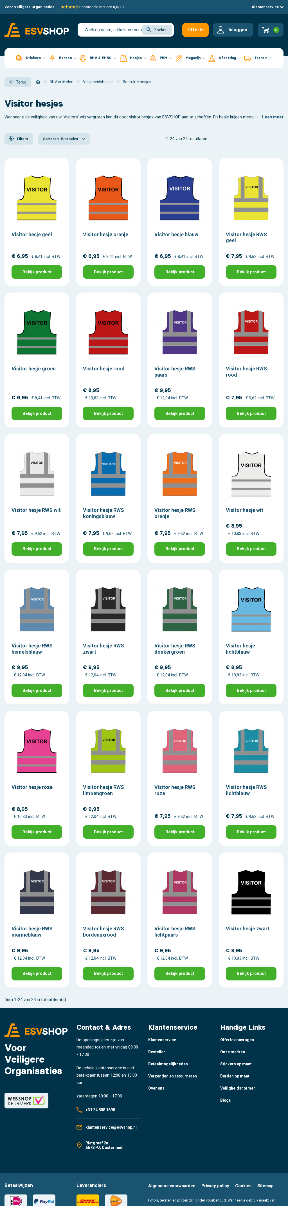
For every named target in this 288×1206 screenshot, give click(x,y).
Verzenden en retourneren (172, 1076)
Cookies (243, 1185)
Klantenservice (266, 7)
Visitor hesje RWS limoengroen (103, 790)
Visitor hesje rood (104, 369)
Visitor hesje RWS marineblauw (32, 932)
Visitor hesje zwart (247, 929)
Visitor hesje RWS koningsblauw (103, 513)
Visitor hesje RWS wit (36, 510)
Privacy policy (215, 1185)
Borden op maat (234, 1076)
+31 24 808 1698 (100, 1110)
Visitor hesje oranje (105, 234)
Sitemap (265, 1185)
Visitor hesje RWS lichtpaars (174, 932)
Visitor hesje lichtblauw (240, 649)
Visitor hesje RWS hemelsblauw (32, 649)
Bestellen (157, 1052)
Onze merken (232, 1052)
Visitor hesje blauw (176, 234)
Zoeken (161, 30)
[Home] (38, 82)
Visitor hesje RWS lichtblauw (246, 790)
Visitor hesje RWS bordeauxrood (103, 932)
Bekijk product (36, 271)
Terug (21, 82)
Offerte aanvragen (197, 32)
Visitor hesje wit (244, 510)
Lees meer (273, 117)
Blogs (225, 1100)
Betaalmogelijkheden (168, 1064)
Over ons (156, 1088)
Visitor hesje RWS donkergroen (174, 649)
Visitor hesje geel (32, 234)
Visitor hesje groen (34, 369)
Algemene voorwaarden (171, 1185)
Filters (22, 139)
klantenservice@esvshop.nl (111, 1127)
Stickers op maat (236, 1064)
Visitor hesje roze (32, 787)
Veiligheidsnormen (238, 1088)
